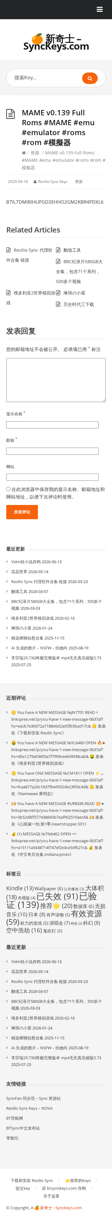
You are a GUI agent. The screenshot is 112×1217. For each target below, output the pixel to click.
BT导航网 (14, 1118)
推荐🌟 (56, 905)
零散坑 (12, 1138)
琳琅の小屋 (74, 293)
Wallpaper (49, 888)
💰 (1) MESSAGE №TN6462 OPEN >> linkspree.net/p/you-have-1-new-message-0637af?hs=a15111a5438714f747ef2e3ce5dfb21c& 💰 (57, 840)
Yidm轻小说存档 (26, 561)
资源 (34, 153)
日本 (36, 914)
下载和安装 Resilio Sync (40, 733)
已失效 (57, 896)
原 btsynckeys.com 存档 (64, 1188)
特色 (76, 923)
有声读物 (58, 915)
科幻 (91, 922)
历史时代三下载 (78, 304)
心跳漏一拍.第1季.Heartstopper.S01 (51, 824)
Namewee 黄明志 (35, 793)
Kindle (20, 888)
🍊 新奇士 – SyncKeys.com (56, 42)
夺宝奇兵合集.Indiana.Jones (44, 854)
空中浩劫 (24, 930)
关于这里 (51, 1196)
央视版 (26, 898)
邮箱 (11, 440)
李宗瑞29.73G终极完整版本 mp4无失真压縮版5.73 (56, 658)
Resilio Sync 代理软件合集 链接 (39, 581)
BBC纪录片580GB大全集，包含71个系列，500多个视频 (79, 271)
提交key (23, 1188)
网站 (10, 466)
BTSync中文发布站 (23, 1128)
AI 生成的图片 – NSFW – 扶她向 (39, 648)
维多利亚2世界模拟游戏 (32, 618)
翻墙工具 (72, 250)
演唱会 (59, 923)
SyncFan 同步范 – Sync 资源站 (33, 1098)
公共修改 (74, 889)
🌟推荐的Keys (78, 1180)
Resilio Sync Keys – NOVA (29, 1108)
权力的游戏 (34, 923)
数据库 (83, 906)
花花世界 (19, 571)
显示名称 (16, 414)
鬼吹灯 (52, 931)
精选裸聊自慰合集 (27, 638)
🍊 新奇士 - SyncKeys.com (58, 1207)
